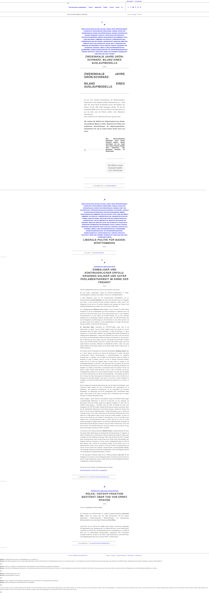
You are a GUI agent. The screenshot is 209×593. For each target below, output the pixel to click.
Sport (102, 227)
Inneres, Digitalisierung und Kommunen (110, 37)
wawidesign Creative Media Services (80, 555)
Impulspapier (107, 237)
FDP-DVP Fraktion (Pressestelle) (100, 477)
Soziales (107, 45)
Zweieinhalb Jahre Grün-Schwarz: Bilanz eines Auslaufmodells (104, 60)
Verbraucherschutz (90, 233)
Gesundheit (94, 35)
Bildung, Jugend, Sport (107, 29)
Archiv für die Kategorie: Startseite (77, 14)
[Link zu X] (130, 7)
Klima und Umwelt (89, 39)
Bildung (97, 29)
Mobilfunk (124, 41)
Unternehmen (85, 49)
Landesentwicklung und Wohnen (91, 41)
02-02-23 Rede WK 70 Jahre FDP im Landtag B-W (93, 470)
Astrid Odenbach (111, 185)
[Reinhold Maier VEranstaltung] (104, 262)
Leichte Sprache (138, 1)
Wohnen (111, 54)
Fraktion (115, 491)
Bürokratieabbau (121, 29)
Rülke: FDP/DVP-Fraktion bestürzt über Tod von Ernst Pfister (104, 497)
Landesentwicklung (118, 39)
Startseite (96, 47)
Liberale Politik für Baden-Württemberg (104, 241)
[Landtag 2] (104, 24)
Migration (117, 41)
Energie (114, 31)
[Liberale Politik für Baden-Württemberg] (104, 199)
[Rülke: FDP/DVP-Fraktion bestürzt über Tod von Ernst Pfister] (104, 486)
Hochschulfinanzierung (89, 37)
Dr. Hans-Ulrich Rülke (108, 267)
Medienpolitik (103, 220)
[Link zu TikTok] (140, 7)
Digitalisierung (97, 31)
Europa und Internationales (102, 33)
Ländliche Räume (93, 218)
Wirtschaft (91, 51)
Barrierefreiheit (130, 1)
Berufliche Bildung (88, 29)
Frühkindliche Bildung (98, 210)
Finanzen (114, 33)
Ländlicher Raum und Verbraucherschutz (113, 218)
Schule (102, 45)
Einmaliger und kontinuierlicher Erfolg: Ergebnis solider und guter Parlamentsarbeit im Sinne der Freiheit (104, 276)
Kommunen (99, 39)
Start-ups (107, 227)
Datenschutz (88, 31)
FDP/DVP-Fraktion (99, 252)
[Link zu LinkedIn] (138, 7)
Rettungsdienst (94, 45)
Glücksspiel (118, 210)
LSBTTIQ (96, 220)
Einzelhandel (107, 31)
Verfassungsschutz (104, 233)
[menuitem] (130, 1)
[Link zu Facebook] (128, 7)
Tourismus (87, 229)
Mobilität (86, 43)
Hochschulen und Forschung (114, 35)
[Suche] (122, 7)
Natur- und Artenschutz (97, 43)
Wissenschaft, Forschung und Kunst (115, 235)
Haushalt (101, 35)
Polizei (108, 43)
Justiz (125, 37)
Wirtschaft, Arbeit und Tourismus (107, 51)
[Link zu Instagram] (135, 7)
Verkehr (84, 51)
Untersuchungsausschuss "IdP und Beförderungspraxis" (109, 49)
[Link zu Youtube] (133, 7)
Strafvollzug (122, 227)
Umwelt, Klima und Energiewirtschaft (112, 47)
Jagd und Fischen (106, 214)
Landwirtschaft (108, 41)
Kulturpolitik (107, 39)
